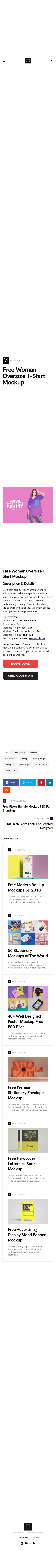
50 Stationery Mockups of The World (28, 953)
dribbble (33, 753)
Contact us (36, 1537)
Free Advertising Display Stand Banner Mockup (27, 1235)
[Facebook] (22, 1543)
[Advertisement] (28, 28)
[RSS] (34, 1543)
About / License (22, 1537)
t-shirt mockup (11, 770)
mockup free (10, 764)
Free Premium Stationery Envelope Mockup (26, 1093)
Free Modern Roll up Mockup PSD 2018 (26, 887)
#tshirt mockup (18, 753)
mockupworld (41, 764)
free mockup (10, 758)
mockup (24, 758)
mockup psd (25, 764)
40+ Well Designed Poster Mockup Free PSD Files (25, 1022)
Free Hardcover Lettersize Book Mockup (21, 1164)
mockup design (39, 758)
